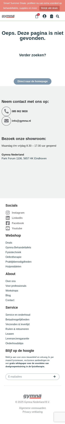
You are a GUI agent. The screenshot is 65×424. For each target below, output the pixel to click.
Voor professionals (16, 286)
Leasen (10, 333)
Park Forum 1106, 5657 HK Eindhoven (24, 158)
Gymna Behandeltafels (18, 247)
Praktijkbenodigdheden (19, 261)
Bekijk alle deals (49, 8)
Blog (8, 295)
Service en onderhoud (18, 314)
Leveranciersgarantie (17, 338)
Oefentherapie (13, 257)
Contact (10, 300)
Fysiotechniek (13, 252)
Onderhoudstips (14, 343)
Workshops (12, 290)
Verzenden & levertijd (18, 324)
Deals (9, 242)
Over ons (11, 281)
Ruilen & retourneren (17, 329)
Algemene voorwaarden (32, 408)
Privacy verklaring (33, 412)
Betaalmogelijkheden (17, 319)
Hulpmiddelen (13, 266)
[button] (57, 16)
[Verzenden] (54, 376)
